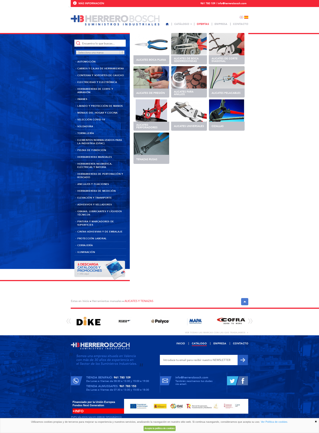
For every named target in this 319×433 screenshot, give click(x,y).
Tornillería (85, 133)
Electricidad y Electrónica (97, 82)
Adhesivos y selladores (94, 204)
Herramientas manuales (94, 157)
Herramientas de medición (96, 191)
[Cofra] (231, 321)
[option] (88, 321)
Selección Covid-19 (91, 119)
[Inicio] (167, 24)
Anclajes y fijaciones (93, 184)
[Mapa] (195, 321)
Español (246, 17)
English (241, 17)
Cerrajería (85, 245)
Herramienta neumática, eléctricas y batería (94, 165)
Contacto (240, 24)
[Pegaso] (124, 321)
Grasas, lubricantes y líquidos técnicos (99, 213)
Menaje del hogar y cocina (97, 112)
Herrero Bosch (115, 20)
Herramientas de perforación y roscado (100, 175)
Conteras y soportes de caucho (100, 75)
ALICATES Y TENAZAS (138, 301)
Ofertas (203, 24)
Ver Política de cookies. (274, 421)
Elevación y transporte (94, 197)
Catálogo (181, 24)
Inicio (86, 301)
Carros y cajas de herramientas (100, 68)
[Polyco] (160, 321)
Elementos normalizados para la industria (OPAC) (99, 141)
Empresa (221, 24)
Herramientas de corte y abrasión (95, 90)
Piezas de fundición (91, 150)
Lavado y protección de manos (100, 106)
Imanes (82, 99)
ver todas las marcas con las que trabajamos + (216, 332)
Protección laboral (92, 238)
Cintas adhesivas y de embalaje (100, 231)
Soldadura (85, 126)
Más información (91, 3)
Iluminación (86, 252)
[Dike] (88, 321)
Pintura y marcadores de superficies (95, 223)
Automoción (86, 61)
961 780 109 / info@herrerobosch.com (223, 3)
